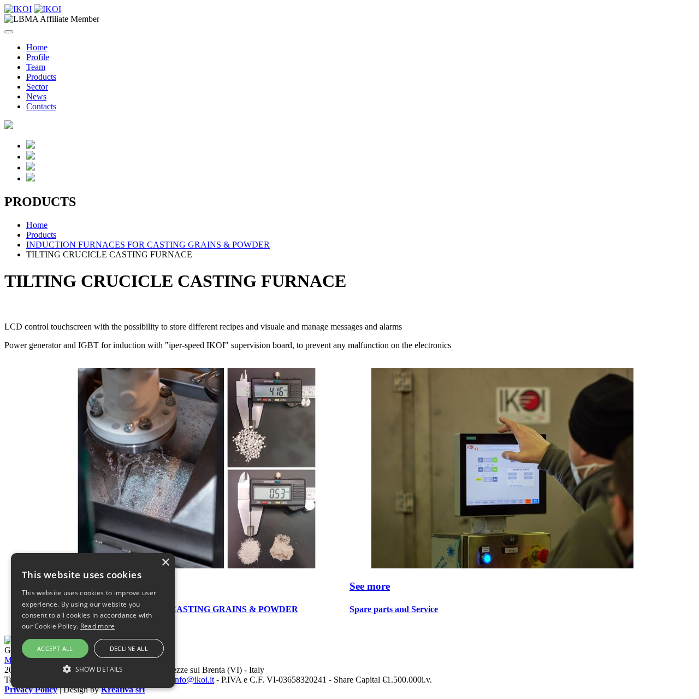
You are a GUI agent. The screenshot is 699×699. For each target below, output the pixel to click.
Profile (37, 57)
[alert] (93, 620)
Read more (97, 626)
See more (370, 586)
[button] (93, 668)
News (36, 96)
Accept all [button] (55, 648)
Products (41, 76)
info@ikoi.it (193, 679)
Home (37, 47)
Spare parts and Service (394, 609)
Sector (37, 86)
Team (35, 67)
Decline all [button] (129, 648)
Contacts (41, 106)
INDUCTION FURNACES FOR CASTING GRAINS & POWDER (148, 244)
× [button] (165, 563)
